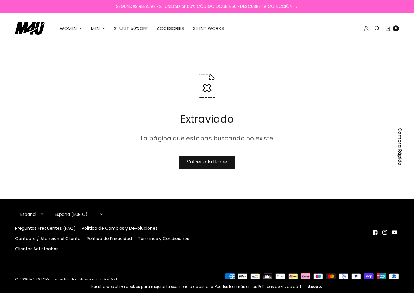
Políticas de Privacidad (279, 286)
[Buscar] (377, 28)
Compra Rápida (399, 146)
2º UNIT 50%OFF (131, 28)
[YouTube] (394, 232)
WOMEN (68, 28)
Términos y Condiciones (163, 238)
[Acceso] (366, 28)
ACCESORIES (170, 28)
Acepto (315, 286)
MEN (95, 28)
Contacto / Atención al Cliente (48, 238)
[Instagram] (385, 232)
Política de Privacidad (109, 238)
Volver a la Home (207, 161)
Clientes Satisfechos (36, 249)
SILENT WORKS (208, 28)
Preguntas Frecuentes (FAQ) (45, 228)
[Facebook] (375, 232)
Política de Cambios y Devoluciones (120, 228)
